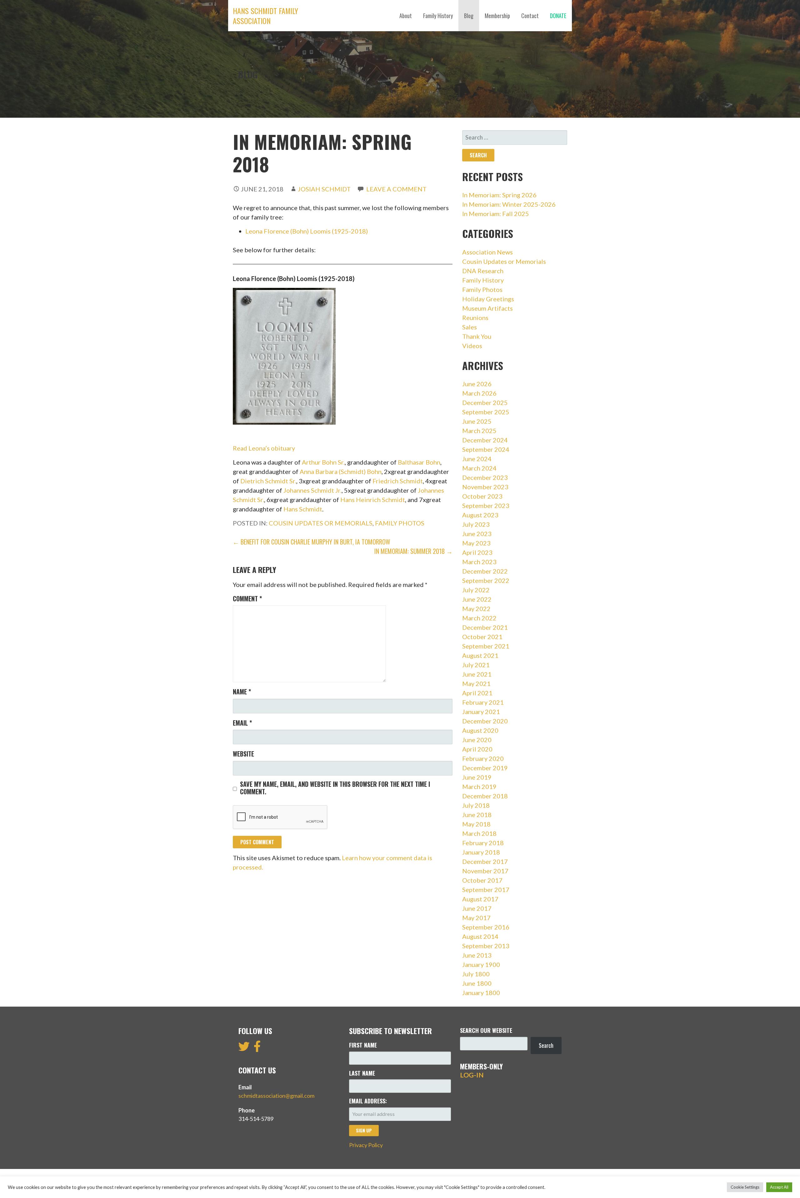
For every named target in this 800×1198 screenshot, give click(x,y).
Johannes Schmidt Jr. (312, 490)
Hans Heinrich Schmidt (372, 499)
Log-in (472, 1075)
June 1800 (477, 983)
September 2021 (485, 646)
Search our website (486, 1030)
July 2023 (476, 524)
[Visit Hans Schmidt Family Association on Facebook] (257, 1048)
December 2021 (485, 627)
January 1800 (481, 992)
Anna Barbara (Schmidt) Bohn (341, 471)
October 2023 (482, 496)
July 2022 (476, 590)
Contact (530, 16)
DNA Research (482, 270)
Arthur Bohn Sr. (323, 462)
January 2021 (481, 711)
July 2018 (476, 805)
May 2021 (476, 683)
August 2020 (480, 730)
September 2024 (485, 449)
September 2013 (485, 945)
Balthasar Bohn (419, 462)
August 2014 (480, 936)
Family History (438, 16)
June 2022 (477, 599)
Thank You (476, 336)
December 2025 (485, 402)
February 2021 (483, 702)
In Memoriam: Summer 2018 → (413, 551)
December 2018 (485, 796)
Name (242, 691)
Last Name (362, 1073)
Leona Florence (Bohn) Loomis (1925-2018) (306, 231)
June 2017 (477, 908)
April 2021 (477, 693)
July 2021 (476, 664)
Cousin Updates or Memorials (320, 523)
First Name (363, 1045)
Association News (487, 252)
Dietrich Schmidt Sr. (268, 481)
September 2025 (485, 412)
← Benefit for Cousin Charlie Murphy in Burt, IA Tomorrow (311, 541)
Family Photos (399, 523)
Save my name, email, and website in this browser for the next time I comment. (335, 787)
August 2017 (480, 899)
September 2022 (485, 580)
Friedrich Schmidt (397, 481)
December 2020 (485, 721)
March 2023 (479, 561)
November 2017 (485, 871)
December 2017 (485, 861)
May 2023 (476, 543)
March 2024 (479, 468)
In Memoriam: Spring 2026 (499, 195)
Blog (468, 16)
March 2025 (479, 430)
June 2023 (477, 533)
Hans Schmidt (302, 509)
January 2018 (481, 852)
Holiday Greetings (488, 299)
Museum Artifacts (487, 308)
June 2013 (477, 955)
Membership (497, 16)
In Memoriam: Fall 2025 (495, 213)
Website (243, 753)
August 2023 (480, 515)
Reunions (475, 317)
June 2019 (477, 777)
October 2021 (482, 636)
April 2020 (477, 749)
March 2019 (479, 786)
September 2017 (485, 889)
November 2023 (485, 487)
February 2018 (483, 842)
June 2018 (477, 814)
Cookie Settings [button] (745, 1187)
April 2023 (477, 552)
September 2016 (485, 927)
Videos (472, 345)
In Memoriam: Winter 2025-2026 (509, 204)
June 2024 (477, 458)
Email (242, 722)
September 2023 (485, 505)
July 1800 (476, 974)
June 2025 (477, 421)
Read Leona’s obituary (264, 448)
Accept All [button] (779, 1187)
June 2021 (477, 674)
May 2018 (476, 824)
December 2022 (485, 571)
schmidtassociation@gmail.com (276, 1095)
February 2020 (483, 758)
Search (546, 1045)
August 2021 (480, 655)
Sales (469, 327)
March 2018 (479, 833)
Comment (247, 598)
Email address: (368, 1101)
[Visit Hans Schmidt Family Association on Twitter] (244, 1048)
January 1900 (481, 964)
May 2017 (476, 917)
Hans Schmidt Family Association (265, 15)
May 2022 (476, 608)
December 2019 (485, 768)
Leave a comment (396, 189)
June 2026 (477, 383)
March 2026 (479, 393)
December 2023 (485, 477)
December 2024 (485, 440)
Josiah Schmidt (324, 189)
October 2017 (482, 880)
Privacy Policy (366, 1144)
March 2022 (479, 618)
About (405, 16)
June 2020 (477, 739)
